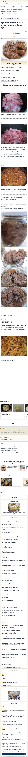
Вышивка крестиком (7, 594)
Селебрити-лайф (6, 664)
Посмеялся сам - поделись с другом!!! (11, 536)
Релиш (3, 622)
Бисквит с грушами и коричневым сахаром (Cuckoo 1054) (14, 513)
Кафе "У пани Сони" (7, 580)
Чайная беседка (6, 532)
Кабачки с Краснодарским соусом (10, 590)
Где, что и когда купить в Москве (10, 587)
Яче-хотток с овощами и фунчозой (12, 724)
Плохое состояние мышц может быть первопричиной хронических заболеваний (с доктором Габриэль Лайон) (14, 649)
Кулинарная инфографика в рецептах (12, 667)
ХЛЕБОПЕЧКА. (5, 1)
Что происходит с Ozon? (8, 524)
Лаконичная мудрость (7, 600)
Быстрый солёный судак (8, 577)
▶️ (14, 36)
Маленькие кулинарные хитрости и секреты (13, 521)
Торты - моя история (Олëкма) (10, 539)
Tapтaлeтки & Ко (6, 583)
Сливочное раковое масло (10, 682)
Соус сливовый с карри (8, 570)
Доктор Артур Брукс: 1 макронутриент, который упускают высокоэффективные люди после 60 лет (13, 716)
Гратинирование (6, 619)
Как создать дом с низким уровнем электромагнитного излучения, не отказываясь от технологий (11, 632)
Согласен (14, 754)
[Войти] (12, 1)
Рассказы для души (7, 660)
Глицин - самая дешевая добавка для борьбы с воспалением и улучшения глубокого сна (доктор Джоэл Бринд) (14, 656)
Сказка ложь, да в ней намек (9, 607)
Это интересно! (6, 604)
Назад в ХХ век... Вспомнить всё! (10, 573)
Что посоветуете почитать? (9, 542)
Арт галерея (5, 597)
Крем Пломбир (7, 685)
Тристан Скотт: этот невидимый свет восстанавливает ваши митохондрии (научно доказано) (14, 638)
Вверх (2, 443)
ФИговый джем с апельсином (11, 678)
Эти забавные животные (8, 615)
